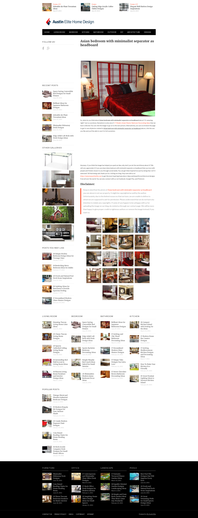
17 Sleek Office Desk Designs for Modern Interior (89, 488)
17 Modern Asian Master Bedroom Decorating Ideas (132, 123)
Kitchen (85, 32)
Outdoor (112, 32)
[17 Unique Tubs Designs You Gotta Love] (105, 362)
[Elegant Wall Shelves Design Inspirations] (124, 7)
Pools (133, 468)
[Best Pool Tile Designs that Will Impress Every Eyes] (134, 476)
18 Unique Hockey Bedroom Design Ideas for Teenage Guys (63, 256)
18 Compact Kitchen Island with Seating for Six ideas (147, 325)
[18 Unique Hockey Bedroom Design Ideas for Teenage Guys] (47, 256)
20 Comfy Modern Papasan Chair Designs (60, 423)
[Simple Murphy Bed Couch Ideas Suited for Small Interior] (76, 362)
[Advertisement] (117, 52)
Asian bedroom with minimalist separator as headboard (130, 190)
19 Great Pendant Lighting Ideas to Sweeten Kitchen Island (147, 379)
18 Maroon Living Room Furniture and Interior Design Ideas (60, 375)
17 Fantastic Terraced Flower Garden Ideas (117, 476)
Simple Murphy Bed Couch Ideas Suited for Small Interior (88, 363)
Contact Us (47, 514)
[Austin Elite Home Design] (69, 21)
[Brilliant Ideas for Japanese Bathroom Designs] (47, 105)
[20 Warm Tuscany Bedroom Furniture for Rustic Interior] (47, 499)
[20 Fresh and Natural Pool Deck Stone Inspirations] (47, 278)
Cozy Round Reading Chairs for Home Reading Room (60, 436)
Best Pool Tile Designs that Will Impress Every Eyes (147, 477)
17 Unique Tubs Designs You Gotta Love (118, 362)
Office (75, 468)
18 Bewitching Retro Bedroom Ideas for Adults (63, 267)
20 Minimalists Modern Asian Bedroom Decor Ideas (88, 377)
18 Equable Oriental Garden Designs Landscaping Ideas (119, 486)
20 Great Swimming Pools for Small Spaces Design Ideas (147, 499)
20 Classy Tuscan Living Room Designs (60, 336)
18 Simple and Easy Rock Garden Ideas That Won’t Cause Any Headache (119, 497)
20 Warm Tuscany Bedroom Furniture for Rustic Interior (60, 498)
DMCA (71, 514)
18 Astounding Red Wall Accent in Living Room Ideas (60, 362)
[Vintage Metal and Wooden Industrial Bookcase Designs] (47, 397)
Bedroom (73, 32)
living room (59, 32)
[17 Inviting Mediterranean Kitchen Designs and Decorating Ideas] (134, 350)
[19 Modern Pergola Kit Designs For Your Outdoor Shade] (47, 409)
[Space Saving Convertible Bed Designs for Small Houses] (47, 93)
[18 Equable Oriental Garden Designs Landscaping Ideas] (105, 486)
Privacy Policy (60, 514)
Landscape (107, 468)
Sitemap (90, 514)
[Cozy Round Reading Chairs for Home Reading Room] (47, 435)
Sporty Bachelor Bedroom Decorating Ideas (89, 350)
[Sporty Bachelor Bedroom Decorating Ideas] (76, 350)
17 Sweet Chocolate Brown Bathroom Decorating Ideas (118, 374)
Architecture (133, 32)
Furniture (48, 468)
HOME (47, 32)
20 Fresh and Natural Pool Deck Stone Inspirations (63, 277)
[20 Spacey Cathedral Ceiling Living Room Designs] (47, 348)
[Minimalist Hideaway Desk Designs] (47, 128)
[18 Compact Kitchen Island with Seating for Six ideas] (134, 324)
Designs (55, 4)
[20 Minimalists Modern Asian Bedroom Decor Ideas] (76, 376)
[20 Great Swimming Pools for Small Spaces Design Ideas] (134, 499)
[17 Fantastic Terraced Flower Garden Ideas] (105, 476)
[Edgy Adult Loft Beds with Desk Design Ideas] (47, 138)
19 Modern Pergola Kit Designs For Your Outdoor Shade (60, 410)
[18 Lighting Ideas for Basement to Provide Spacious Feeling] (47, 288)
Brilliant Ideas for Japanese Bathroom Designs (60, 105)
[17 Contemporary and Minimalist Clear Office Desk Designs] (76, 476)
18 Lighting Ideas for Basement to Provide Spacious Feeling (61, 288)
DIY (59, 4)
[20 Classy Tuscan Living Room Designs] (47, 336)
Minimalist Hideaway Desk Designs (61, 126)
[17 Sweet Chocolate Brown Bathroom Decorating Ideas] (105, 374)
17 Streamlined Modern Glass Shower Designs (62, 299)
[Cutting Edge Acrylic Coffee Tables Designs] (85, 7)
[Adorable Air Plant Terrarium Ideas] (47, 7)
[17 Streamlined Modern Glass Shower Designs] (47, 300)
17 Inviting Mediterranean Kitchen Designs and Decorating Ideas (147, 352)
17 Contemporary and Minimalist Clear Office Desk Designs (89, 477)
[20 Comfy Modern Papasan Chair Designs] (47, 423)
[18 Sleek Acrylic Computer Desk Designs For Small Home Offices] (47, 449)
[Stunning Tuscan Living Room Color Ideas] (47, 324)
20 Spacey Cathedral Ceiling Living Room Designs (60, 349)
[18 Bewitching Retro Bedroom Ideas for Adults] (47, 268)
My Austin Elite (151, 514)
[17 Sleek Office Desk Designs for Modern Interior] (76, 488)
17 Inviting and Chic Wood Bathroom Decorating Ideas (118, 337)
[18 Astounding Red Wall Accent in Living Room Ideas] (47, 362)
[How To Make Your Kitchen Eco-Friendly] (134, 366)
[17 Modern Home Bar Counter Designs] (134, 338)
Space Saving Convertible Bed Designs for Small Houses (63, 93)
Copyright (80, 514)
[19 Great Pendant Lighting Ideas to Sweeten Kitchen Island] (134, 378)
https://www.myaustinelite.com (91, 176)
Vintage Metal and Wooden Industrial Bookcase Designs (60, 397)
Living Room (49, 316)
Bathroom (98, 32)
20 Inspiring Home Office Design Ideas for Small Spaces (89, 499)
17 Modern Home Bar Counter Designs (147, 338)
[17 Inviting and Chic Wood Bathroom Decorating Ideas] (105, 336)
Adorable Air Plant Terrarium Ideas (60, 116)
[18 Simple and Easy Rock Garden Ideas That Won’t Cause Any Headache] (105, 496)
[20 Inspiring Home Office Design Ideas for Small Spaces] (76, 499)
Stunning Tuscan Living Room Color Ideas (60, 324)
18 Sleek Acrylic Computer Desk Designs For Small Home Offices (60, 450)
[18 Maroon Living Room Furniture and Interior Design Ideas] (47, 374)
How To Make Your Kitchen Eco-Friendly (148, 366)
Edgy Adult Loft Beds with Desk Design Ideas (63, 137)
